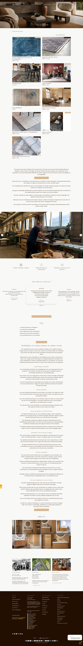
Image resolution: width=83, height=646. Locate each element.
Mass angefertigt (60, 607)
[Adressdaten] (41, 564)
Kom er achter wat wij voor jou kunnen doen (41, 316)
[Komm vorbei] (61, 564)
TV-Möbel (44, 609)
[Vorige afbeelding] (2, 235)
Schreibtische (44, 601)
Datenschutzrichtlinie (61, 611)
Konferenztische (45, 612)
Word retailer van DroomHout (62, 623)
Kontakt (54, 4)
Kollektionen (18, 31)
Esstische (43, 603)
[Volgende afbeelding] (81, 235)
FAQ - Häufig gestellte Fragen (62, 602)
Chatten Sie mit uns (36, 585)
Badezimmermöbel (45, 597)
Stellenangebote (60, 618)
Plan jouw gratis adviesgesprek (41, 177)
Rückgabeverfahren (60, 612)
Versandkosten (59, 619)
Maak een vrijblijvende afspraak (41, 509)
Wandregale (44, 614)
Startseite (13, 31)
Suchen (58, 621)
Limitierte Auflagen (47, 4)
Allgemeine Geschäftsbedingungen (63, 597)
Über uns (58, 609)
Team (58, 614)
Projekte (39, 4)
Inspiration (59, 604)
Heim (28, 4)
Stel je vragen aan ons (41, 342)
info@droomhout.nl (15, 605)
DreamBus (59, 600)
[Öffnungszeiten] (21, 564)
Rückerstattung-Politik (61, 616)
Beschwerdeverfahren (61, 606)
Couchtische (44, 607)
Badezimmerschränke (46, 599)
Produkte (33, 4)
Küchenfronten (44, 605)
